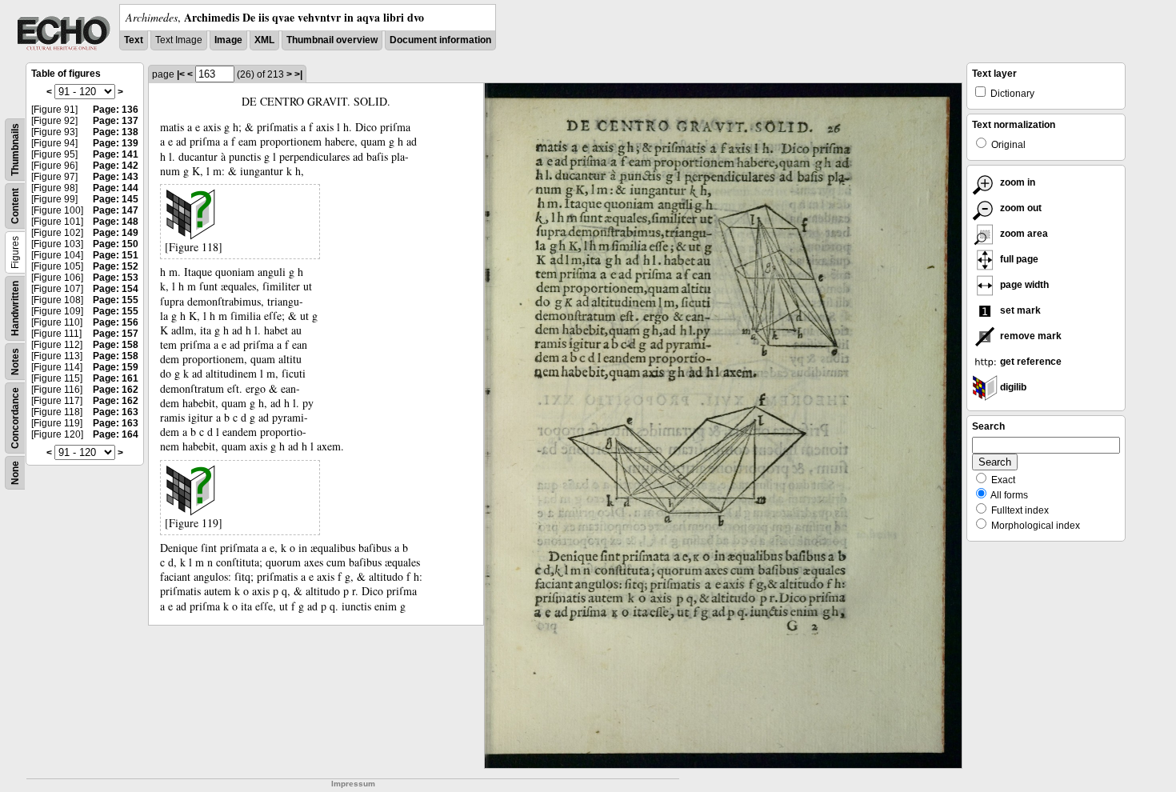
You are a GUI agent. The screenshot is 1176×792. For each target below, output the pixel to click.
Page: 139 (115, 143)
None (15, 473)
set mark (1019, 310)
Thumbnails (15, 149)
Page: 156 (115, 322)
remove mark (1030, 336)
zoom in (1016, 182)
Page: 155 (115, 300)
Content (15, 206)
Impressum (353, 783)
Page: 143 (115, 176)
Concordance (15, 418)
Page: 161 (115, 378)
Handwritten (15, 308)
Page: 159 (115, 367)
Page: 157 (115, 333)
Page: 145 (115, 199)
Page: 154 (115, 288)
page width (1023, 284)
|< (181, 74)
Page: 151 (115, 255)
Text (133, 40)
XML (264, 40)
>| (298, 74)
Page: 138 (115, 132)
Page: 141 (115, 154)
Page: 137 (115, 120)
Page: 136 (115, 109)
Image (228, 40)
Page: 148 (115, 221)
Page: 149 (115, 232)
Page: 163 (115, 412)
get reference (1030, 361)
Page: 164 (115, 434)
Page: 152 (115, 266)
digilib (1012, 387)
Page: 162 (115, 389)
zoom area (1023, 233)
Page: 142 (115, 165)
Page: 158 (115, 344)
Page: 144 (115, 188)
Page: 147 (115, 210)
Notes (15, 361)
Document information (440, 40)
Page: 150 (115, 244)
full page (1018, 259)
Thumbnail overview (332, 40)
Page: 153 (115, 277)
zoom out (1020, 208)
